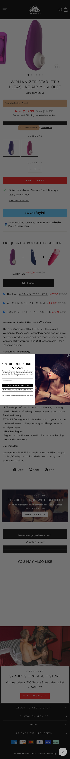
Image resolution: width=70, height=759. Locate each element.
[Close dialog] (68, 356)
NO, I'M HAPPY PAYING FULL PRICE (17, 390)
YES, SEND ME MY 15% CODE (17, 385)
